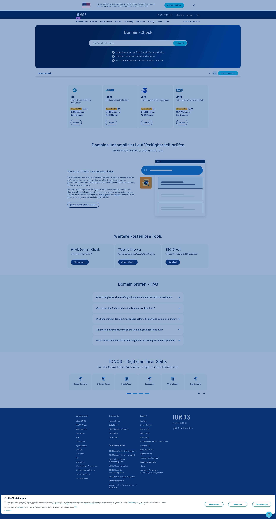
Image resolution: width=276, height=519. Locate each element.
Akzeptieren (20, 507)
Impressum (7, 510)
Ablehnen (238, 504)
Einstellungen (131, 502)
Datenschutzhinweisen (92, 504)
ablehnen (141, 504)
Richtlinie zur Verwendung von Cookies (63, 504)
